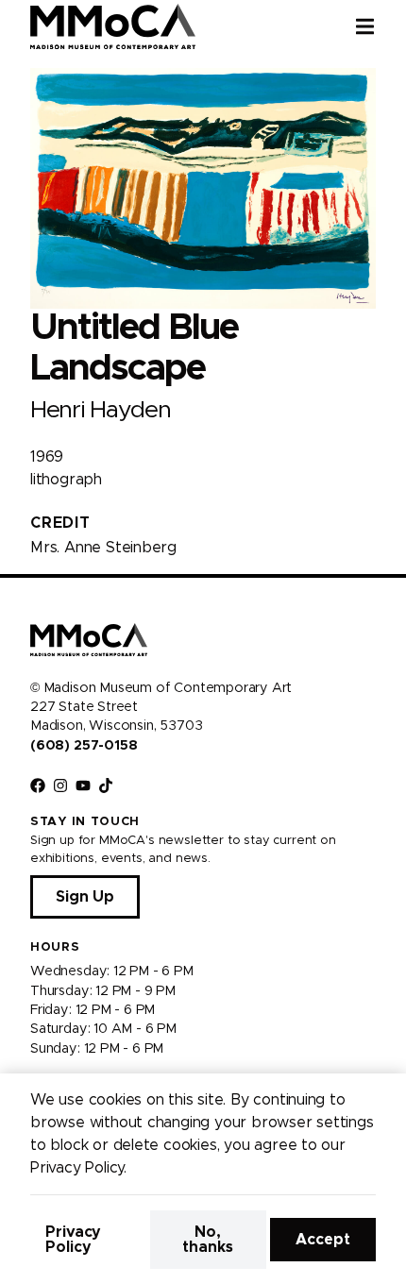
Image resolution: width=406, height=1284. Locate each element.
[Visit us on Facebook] (37, 785)
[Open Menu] (380, 26)
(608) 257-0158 (83, 745)
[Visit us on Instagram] (60, 785)
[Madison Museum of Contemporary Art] (112, 26)
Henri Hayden (100, 410)
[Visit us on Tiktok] (105, 785)
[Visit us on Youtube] (83, 785)
